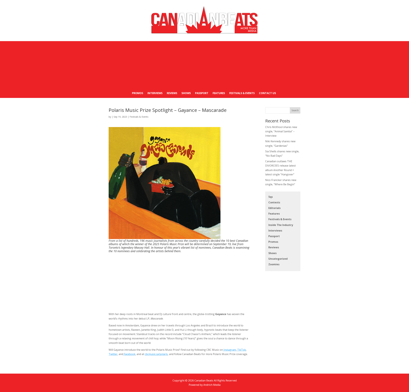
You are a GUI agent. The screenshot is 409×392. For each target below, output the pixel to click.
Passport (274, 236)
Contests (274, 202)
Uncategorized (278, 258)
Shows (272, 253)
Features (274, 213)
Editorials (274, 208)
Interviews (275, 230)
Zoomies (273, 264)
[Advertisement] (204, 63)
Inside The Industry (280, 225)
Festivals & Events (139, 116)
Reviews (273, 247)
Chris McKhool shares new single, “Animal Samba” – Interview (281, 131)
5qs (270, 197)
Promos (273, 242)
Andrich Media (211, 385)
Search (295, 110)
